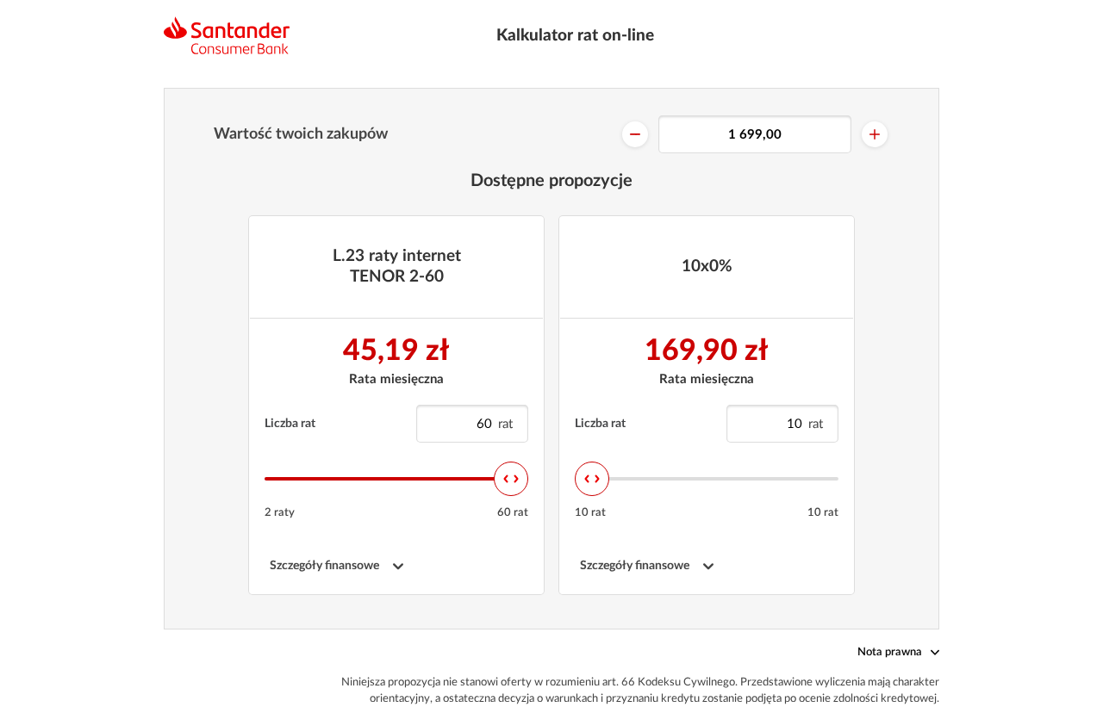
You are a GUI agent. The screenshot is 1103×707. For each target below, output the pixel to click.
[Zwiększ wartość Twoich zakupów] (875, 134)
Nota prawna (889, 652)
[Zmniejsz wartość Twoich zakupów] (635, 134)
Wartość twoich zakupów (301, 134)
